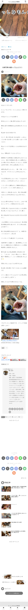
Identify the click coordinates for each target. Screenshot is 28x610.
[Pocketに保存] (16, 100)
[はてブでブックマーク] (12, 100)
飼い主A (11, 370)
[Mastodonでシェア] (8, 408)
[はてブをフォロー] (12, 57)
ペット (21, 417)
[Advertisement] (14, 436)
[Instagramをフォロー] (16, 57)
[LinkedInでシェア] (19, 412)
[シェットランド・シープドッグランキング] (14, 359)
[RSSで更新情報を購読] (14, 61)
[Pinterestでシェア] (14, 412)
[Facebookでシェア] (7, 100)
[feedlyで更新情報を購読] (24, 57)
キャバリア (9, 417)
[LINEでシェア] (20, 100)
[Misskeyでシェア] (16, 408)
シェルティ (15, 417)
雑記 (3, 417)
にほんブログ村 (5, 359)
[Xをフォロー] (7, 57)
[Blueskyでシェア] (12, 408)
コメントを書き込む (14, 593)
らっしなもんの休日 (14, 1)
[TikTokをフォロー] (20, 57)
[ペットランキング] (10, 334)
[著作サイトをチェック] (3, 57)
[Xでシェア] (3, 100)
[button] (24, 100)
